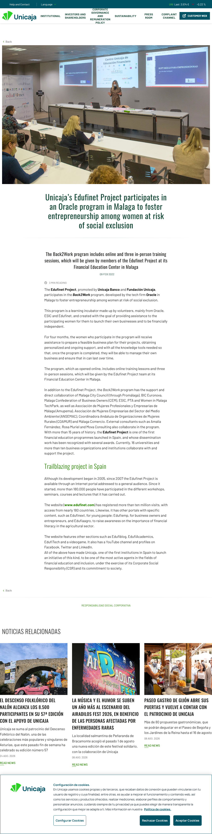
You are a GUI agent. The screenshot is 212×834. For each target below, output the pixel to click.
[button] (7, 41)
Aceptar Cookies (187, 820)
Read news (80, 764)
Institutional (50, 16)
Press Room (149, 16)
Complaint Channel (169, 16)
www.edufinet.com (79, 505)
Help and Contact (20, 4)
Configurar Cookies (70, 820)
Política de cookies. (157, 809)
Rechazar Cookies (155, 820)
